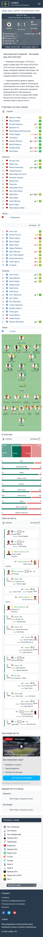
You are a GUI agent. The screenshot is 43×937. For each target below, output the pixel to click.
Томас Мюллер (14, 201)
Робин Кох (13, 184)
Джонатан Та (14, 128)
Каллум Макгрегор (16, 258)
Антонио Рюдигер (15, 124)
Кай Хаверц (13, 151)
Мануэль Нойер (15, 117)
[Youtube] (14, 912)
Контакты (5, 907)
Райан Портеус (14, 238)
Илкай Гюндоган (15, 144)
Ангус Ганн (13, 231)
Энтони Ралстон (15, 235)
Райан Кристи (14, 262)
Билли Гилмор (14, 281)
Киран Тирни (14, 245)
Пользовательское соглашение (13, 904)
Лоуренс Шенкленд (16, 322)
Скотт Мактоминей (16, 255)
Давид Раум (13, 181)
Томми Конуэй (14, 318)
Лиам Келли (13, 288)
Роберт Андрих (14, 134)
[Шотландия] (34, 26)
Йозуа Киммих (14, 121)
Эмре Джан (13, 194)
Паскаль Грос (14, 161)
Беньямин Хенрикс (16, 178)
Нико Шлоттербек (15, 191)
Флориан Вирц (14, 148)
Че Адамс (12, 265)
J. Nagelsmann (14, 217)
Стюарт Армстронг (16, 305)
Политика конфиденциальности (13, 901)
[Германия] (9, 26)
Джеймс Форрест (15, 308)
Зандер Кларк (14, 285)
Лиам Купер (13, 291)
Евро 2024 (19, 15)
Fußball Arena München (15, 18)
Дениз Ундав (14, 204)
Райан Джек (13, 312)
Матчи (10, 11)
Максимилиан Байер (16, 208)
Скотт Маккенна (15, 295)
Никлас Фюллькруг (16, 167)
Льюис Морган (14, 315)
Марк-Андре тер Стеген (18, 174)
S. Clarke (12, 331)
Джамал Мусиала (15, 141)
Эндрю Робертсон (15, 248)
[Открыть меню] (39, 4)
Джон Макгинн (14, 252)
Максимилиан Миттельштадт (20, 131)
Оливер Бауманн (15, 171)
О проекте (5, 897)
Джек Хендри (14, 241)
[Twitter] (9, 912)
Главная (4, 11)
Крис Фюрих (13, 198)
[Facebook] (3, 912)
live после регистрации (21, 778)
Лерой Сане (13, 164)
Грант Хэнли (13, 275)
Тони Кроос (13, 138)
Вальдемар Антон (15, 188)
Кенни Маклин (14, 278)
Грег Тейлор (13, 298)
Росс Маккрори (15, 301)
